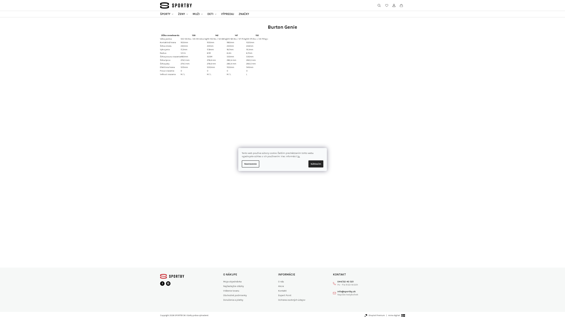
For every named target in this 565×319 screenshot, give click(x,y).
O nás (281, 281)
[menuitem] (167, 14)
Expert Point (284, 295)
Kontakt (282, 290)
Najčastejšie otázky (233, 286)
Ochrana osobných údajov (291, 299)
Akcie (281, 286)
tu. (298, 156)
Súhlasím (316, 163)
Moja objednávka (232, 281)
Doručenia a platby (233, 299)
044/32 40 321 (345, 281)
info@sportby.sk (346, 291)
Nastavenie (250, 163)
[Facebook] (162, 283)
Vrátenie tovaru (231, 290)
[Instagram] (168, 283)
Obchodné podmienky (235, 295)
